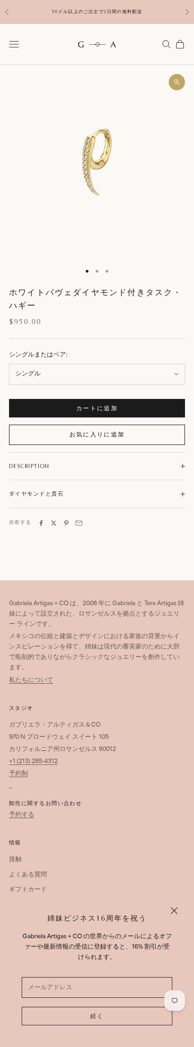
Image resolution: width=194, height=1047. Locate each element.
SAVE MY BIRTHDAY (97, 592)
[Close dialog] (162, 442)
